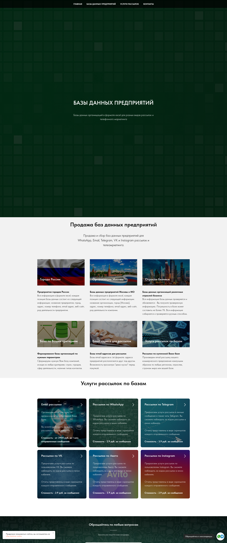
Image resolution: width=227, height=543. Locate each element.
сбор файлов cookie (14, 536)
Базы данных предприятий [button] (101, 4)
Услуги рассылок (129, 4)
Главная (77, 4)
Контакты (148, 4)
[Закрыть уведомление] (53, 533)
